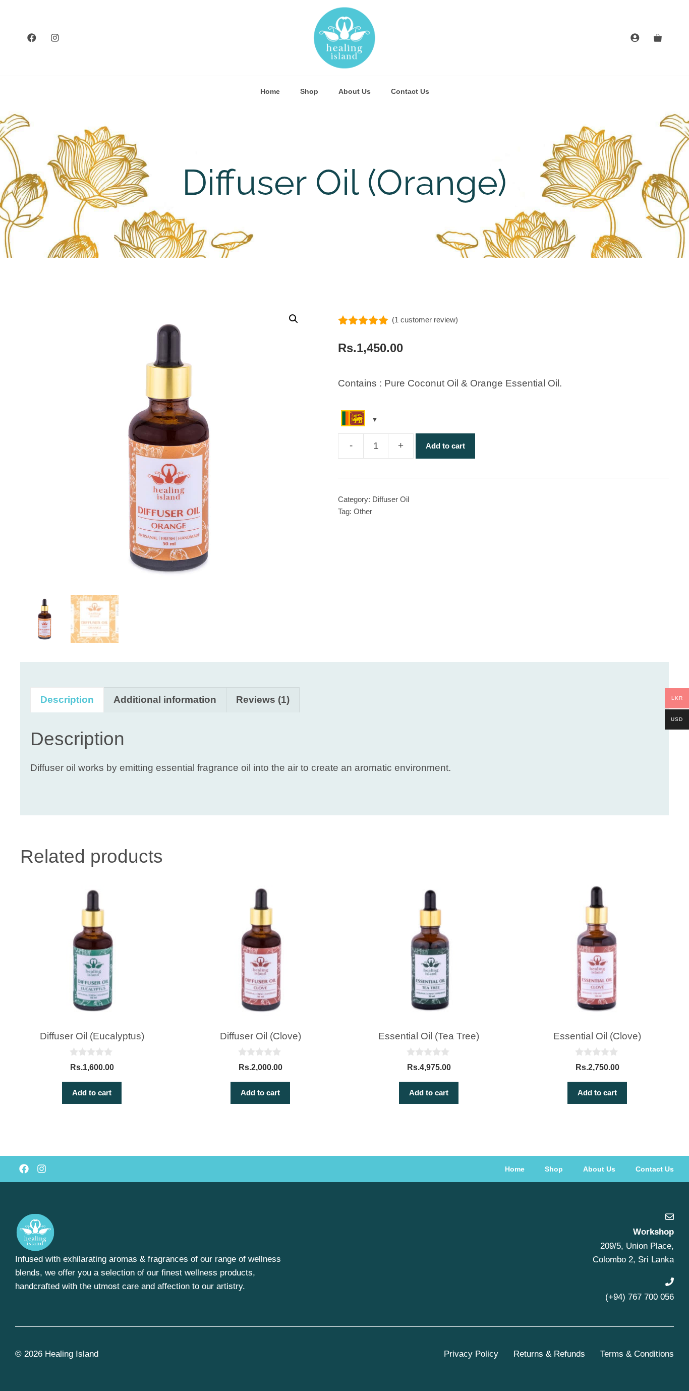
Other (363, 511)
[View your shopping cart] (658, 38)
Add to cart (445, 445)
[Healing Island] (344, 38)
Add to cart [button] (91, 1092)
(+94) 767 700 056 (639, 1297)
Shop (309, 91)
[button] (293, 319)
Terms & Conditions (637, 1354)
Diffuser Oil (390, 499)
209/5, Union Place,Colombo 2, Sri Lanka (633, 1245)
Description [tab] (67, 699)
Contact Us (410, 91)
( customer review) (425, 319)
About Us (354, 91)
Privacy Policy (471, 1354)
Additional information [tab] (164, 699)
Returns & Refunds (549, 1354)
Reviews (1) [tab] (263, 699)
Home (270, 91)
